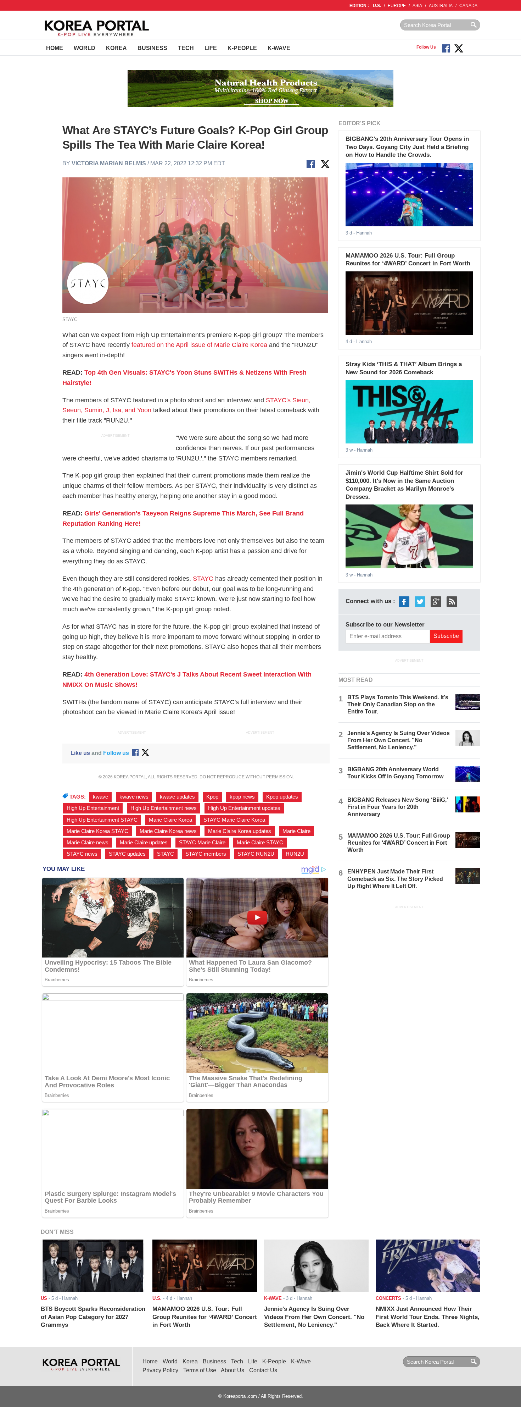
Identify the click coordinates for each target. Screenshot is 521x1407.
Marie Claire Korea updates (239, 831)
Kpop (212, 797)
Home (54, 48)
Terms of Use (199, 1370)
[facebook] (404, 601)
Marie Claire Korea (170, 820)
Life (211, 48)
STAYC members (205, 854)
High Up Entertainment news (163, 808)
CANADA (468, 5)
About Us (232, 1370)
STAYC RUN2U (255, 854)
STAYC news (82, 854)
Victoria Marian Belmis (109, 163)
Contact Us (263, 1370)
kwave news (134, 797)
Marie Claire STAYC (260, 842)
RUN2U (295, 854)
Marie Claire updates (144, 842)
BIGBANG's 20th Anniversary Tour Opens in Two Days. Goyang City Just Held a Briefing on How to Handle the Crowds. (407, 147)
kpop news (242, 797)
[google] (436, 601)
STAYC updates (127, 854)
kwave (100, 797)
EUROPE (397, 5)
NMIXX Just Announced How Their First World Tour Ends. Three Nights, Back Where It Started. (428, 1317)
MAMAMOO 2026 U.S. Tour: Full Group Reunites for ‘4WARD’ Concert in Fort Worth (398, 843)
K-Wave (279, 48)
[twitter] (420, 601)
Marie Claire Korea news (168, 831)
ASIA (417, 5)
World (84, 48)
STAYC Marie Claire (202, 842)
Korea (116, 48)
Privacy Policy (160, 1370)
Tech (186, 48)
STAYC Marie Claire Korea (234, 820)
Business (152, 48)
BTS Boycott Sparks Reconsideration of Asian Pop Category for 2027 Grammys (93, 1317)
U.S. (377, 5)
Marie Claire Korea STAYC (97, 831)
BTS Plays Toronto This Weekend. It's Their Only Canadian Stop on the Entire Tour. (397, 704)
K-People (242, 48)
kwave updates (177, 797)
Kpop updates (282, 797)
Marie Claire (296, 831)
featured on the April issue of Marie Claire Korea (199, 344)
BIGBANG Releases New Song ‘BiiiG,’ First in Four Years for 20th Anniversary (397, 807)
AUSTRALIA (441, 5)
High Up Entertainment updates (244, 808)
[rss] (452, 601)
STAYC (203, 578)
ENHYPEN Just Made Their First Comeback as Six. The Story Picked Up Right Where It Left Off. (395, 878)
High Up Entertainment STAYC (102, 820)
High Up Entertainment (93, 808)
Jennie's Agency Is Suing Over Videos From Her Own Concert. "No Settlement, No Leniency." (398, 740)
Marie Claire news (87, 842)
